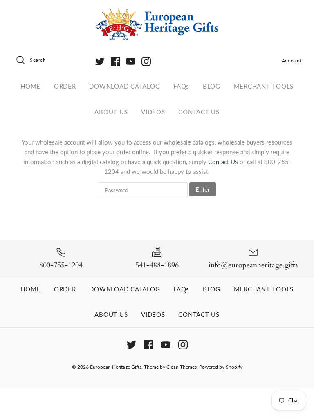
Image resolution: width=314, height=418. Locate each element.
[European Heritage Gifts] (157, 13)
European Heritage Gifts (115, 367)
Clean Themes (181, 367)
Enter (202, 189)
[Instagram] (146, 61)
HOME (30, 86)
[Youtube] (130, 61)
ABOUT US (111, 112)
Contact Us (224, 161)
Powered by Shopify (220, 367)
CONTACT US (199, 112)
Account (292, 61)
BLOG (211, 86)
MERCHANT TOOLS (264, 86)
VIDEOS (153, 112)
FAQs (181, 86)
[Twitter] (100, 61)
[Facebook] (115, 61)
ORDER (65, 86)
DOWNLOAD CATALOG (124, 86)
